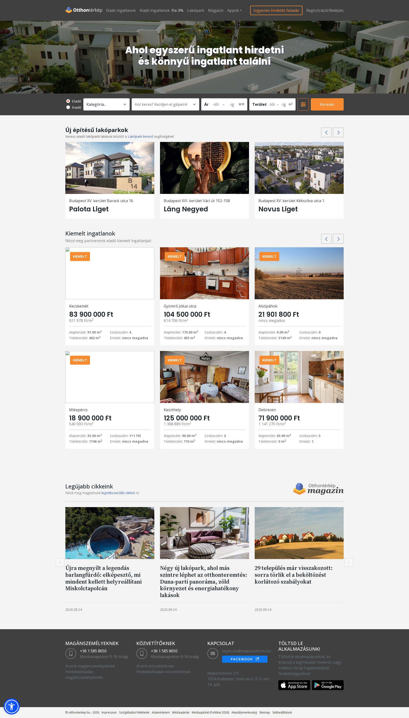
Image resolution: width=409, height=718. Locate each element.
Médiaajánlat (180, 712)
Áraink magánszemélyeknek (90, 666)
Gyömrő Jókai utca (180, 306)
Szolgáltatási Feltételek (134, 712)
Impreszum (109, 712)
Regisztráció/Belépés (325, 10)
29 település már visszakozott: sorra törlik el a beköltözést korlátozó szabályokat (294, 575)
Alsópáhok (267, 306)
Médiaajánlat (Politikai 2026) (210, 712)
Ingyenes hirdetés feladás (276, 10)
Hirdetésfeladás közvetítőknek (163, 671)
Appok (233, 10)
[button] (11, 706)
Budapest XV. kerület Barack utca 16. (101, 200)
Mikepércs (78, 409)
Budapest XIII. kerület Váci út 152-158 (197, 200)
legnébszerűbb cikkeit (118, 493)
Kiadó (76, 107)
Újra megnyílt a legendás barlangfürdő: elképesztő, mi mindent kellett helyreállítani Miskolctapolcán (103, 578)
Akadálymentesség (244, 712)
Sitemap (264, 712)
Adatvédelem (161, 712)
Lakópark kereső (140, 136)
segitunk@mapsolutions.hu (246, 651)
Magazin (215, 10)
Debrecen (267, 409)
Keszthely (172, 409)
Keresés (327, 104)
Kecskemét (78, 306)
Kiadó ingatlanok (155, 10)
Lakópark (195, 10)
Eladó (76, 101)
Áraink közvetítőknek (155, 666)
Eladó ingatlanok (121, 10)
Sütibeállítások (282, 712)
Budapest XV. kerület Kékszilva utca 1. (291, 200)
